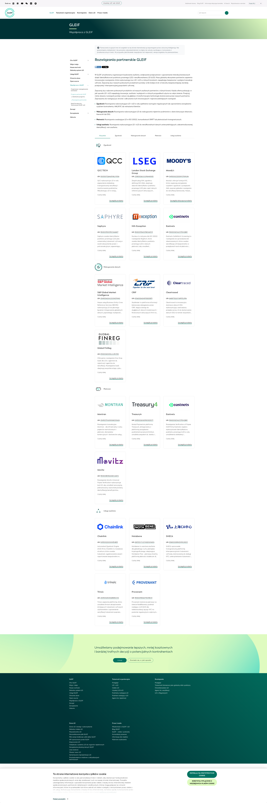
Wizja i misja (74, 64)
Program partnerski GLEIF (78, 94)
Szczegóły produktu (116, 201)
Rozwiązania (82, 13)
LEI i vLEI (115, 685)
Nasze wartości (75, 67)
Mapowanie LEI (74, 742)
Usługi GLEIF (74, 74)
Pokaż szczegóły (59, 799)
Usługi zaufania (175, 136)
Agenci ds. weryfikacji (162, 690)
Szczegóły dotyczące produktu (181, 201)
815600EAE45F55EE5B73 (143, 298)
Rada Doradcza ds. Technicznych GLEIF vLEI (78, 104)
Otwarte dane (75, 78)
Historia (73, 117)
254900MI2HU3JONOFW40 (110, 298)
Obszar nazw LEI (75, 752)
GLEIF (52, 13)
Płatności (158, 136)
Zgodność (118, 136)
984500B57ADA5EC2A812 (109, 476)
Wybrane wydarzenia (119, 740)
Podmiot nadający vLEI (120, 696)
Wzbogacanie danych (138, 136)
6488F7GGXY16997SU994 (178, 298)
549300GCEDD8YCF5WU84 (179, 177)
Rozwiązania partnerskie (79, 100)
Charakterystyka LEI (162, 688)
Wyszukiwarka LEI (75, 732)
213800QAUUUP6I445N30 (144, 177)
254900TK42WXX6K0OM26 (110, 420)
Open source (74, 81)
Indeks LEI (115, 688)
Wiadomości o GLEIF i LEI (121, 727)
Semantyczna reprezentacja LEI (80, 755)
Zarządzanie (74, 113)
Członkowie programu (78, 97)
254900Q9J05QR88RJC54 (109, 598)
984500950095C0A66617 (109, 232)
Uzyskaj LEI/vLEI (117, 690)
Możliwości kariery (190, 3)
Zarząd (72, 109)
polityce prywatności (108, 792)
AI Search (227, 3)
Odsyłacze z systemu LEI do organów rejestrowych (86, 745)
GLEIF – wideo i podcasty (121, 732)
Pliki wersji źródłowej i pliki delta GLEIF (82, 737)
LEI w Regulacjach (161, 693)
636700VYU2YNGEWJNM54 (144, 542)
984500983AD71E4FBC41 (143, 598)
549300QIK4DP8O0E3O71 (144, 420)
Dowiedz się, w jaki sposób (140, 660)
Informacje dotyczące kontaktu (214, 3)
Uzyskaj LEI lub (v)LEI (111, 3)
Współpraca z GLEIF (77, 85)
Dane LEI (92, 13)
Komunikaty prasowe (119, 734)
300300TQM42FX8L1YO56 (109, 177)
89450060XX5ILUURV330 (109, 354)
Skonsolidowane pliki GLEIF (78, 734)
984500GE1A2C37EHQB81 (178, 232)
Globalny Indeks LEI (76, 729)
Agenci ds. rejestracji (119, 698)
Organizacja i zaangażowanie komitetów (79, 90)
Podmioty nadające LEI (120, 693)
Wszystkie (102, 136)
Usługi (119, 660)
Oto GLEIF (73, 60)
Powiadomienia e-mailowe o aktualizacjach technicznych (84, 759)
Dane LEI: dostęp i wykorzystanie (80, 727)
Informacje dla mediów (120, 737)
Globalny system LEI (77, 70)
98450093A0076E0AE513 (144, 232)
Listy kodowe (73, 750)
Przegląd (115, 683)
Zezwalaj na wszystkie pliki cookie (202, 774)
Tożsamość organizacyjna (65, 13)
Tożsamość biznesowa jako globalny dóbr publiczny (172, 685)
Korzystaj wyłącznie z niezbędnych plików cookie (202, 782)
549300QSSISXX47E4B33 (109, 542)
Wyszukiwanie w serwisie (238, 3)
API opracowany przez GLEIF (79, 740)
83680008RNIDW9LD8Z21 (178, 542)
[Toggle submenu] (88, 60)
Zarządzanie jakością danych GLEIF (81, 747)
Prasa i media (102, 13)
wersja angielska (159, 52)
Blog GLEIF (200, 3)
